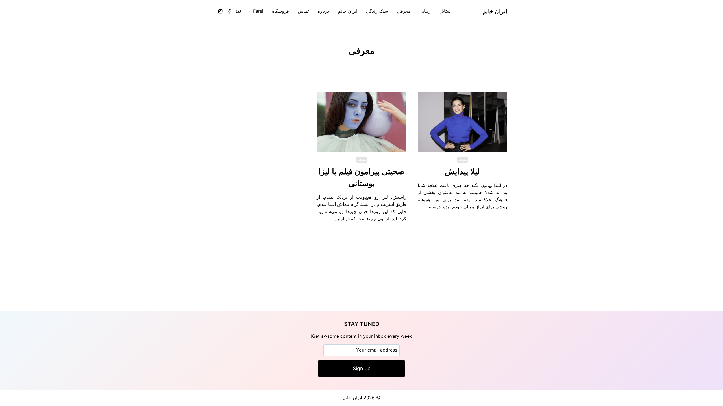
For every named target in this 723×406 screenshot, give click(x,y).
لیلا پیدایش (462, 171)
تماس (303, 11)
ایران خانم (347, 11)
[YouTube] (238, 11)
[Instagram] (220, 11)
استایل (445, 11)
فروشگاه (280, 11)
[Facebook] (229, 11)
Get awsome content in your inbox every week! (361, 336)
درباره (323, 11)
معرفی (403, 11)
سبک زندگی (377, 11)
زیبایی (424, 11)
